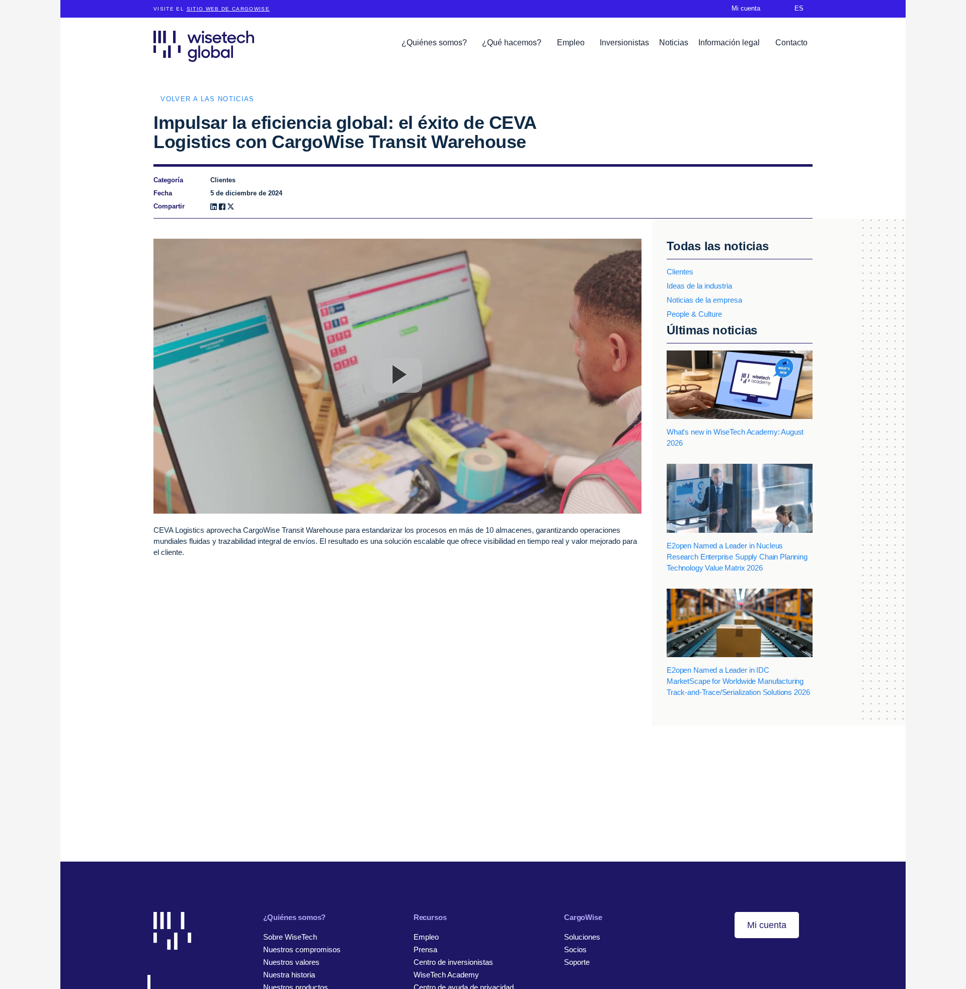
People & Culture (694, 314)
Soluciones (582, 937)
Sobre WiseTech (290, 937)
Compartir (169, 206)
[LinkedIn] (213, 206)
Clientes (680, 271)
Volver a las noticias (207, 99)
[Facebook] (222, 206)
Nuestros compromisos (302, 949)
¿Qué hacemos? (512, 42)
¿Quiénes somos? (435, 42)
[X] (230, 206)
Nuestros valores (291, 962)
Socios (575, 949)
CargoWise (583, 917)
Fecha (162, 193)
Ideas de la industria (699, 285)
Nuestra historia (289, 974)
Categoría (168, 180)
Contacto (791, 42)
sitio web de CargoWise (228, 9)
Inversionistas (624, 42)
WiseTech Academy (446, 974)
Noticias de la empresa (704, 300)
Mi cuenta (766, 925)
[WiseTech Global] (203, 46)
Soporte (577, 962)
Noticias (673, 42)
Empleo (572, 42)
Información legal (730, 42)
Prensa (425, 949)
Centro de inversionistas (453, 962)
